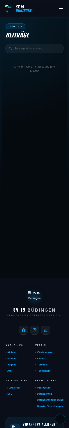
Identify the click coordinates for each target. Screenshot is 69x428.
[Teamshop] (45, 330)
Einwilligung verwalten (60, 419)
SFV (9, 393)
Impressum (43, 387)
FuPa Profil (13, 387)
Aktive (11, 352)
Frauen (11, 358)
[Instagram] (34, 330)
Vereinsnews (44, 352)
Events (41, 358)
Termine (42, 364)
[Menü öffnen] (61, 8)
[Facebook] (23, 330)
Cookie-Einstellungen (50, 406)
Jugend (12, 364)
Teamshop (43, 370)
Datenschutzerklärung (50, 399)
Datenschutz (44, 393)
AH (9, 370)
